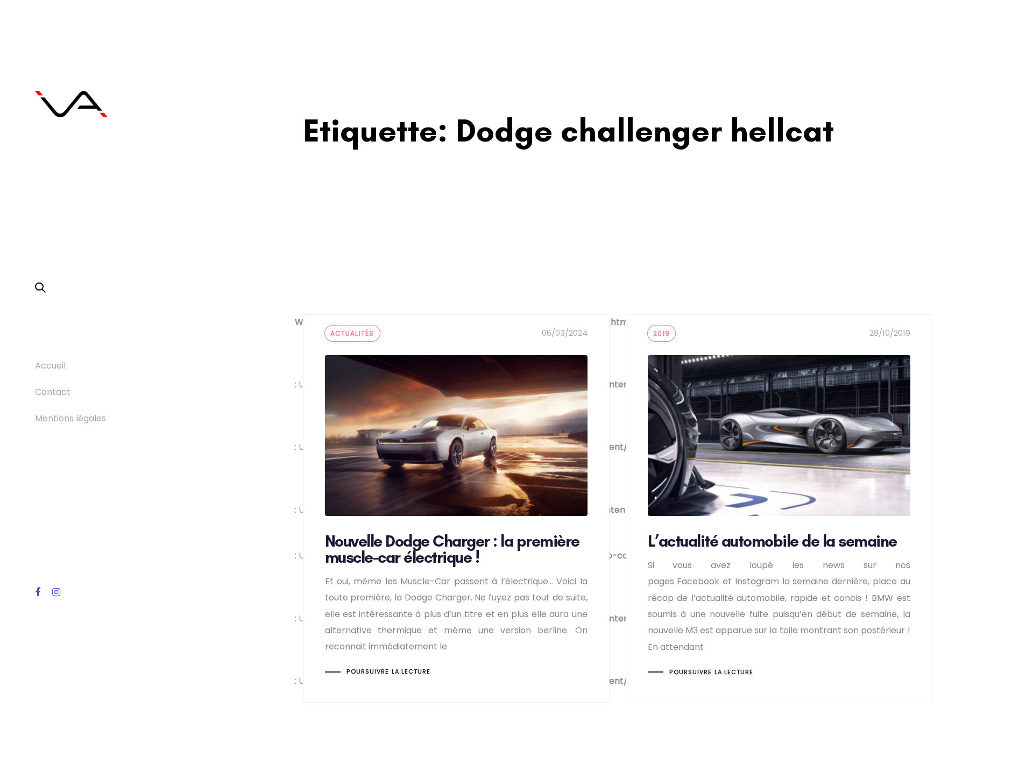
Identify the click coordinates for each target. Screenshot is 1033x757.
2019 (661, 333)
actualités (352, 333)
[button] (40, 288)
